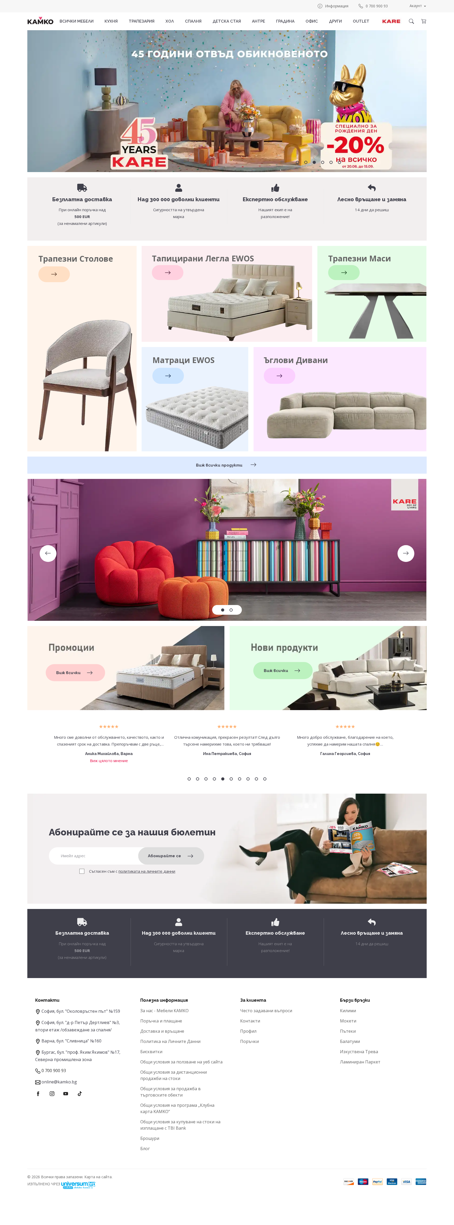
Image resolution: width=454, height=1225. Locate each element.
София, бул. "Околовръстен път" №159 (81, 1011)
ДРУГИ (335, 21)
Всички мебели (77, 21)
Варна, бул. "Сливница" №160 (71, 1041)
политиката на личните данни (146, 871)
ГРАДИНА (285, 21)
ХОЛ (170, 21)
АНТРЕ (258, 21)
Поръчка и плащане (161, 1021)
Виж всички (68, 672)
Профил (248, 1031)
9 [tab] (256, 779)
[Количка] (423, 21)
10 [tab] (264, 779)
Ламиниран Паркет (360, 1062)
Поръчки (249, 1041)
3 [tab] (314, 162)
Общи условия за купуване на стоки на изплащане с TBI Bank (180, 1125)
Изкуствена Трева (359, 1052)
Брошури (149, 1138)
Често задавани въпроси (266, 1011)
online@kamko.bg (59, 1082)
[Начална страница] (40, 20)
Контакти (250, 1021)
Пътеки (348, 1031)
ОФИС (312, 21)
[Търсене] (411, 21)
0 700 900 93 (377, 5)
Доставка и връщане (162, 1031)
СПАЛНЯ (193, 21)
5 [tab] (331, 162)
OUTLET (361, 21)
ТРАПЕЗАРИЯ (141, 21)
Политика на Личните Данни (170, 1041)
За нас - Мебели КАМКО (164, 1011)
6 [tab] (339, 162)
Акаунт (416, 5)
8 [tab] (248, 779)
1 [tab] (297, 162)
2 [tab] (305, 162)
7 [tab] (239, 779)
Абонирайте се (164, 856)
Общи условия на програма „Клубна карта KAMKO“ (177, 1108)
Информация (336, 5)
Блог (145, 1148)
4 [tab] (322, 162)
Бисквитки (151, 1052)
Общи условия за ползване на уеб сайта (181, 1062)
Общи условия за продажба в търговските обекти (170, 1092)
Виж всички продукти (220, 465)
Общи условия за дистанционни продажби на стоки (173, 1075)
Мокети (348, 1021)
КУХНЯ (111, 21)
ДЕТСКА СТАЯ (227, 21)
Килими (348, 1011)
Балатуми (350, 1041)
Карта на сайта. (98, 1176)
